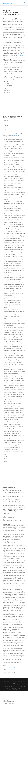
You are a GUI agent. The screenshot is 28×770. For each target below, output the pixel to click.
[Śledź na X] (14, 759)
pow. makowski (6, 667)
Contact (11, 689)
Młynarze (12, 667)
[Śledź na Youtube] (17, 759)
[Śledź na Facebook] (11, 759)
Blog (17, 753)
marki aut (15, 135)
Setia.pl (14, 683)
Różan (15, 667)
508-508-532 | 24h (14, 733)
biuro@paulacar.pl (14, 736)
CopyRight (16, 689)
